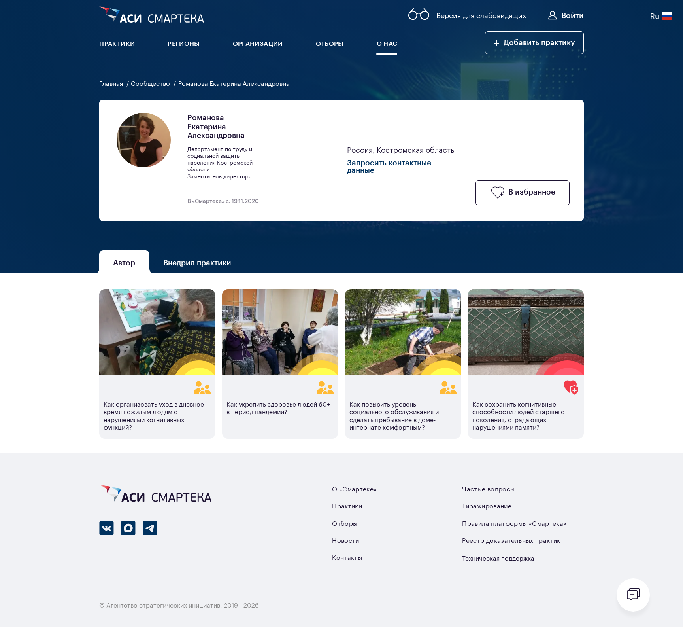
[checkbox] (522, 192)
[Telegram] (150, 528)
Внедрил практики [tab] (198, 262)
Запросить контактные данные (389, 166)
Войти (572, 15)
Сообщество (151, 83)
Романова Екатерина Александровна (234, 83)
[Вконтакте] (106, 528)
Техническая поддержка (498, 557)
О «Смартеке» (354, 488)
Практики (347, 505)
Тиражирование (486, 505)
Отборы (344, 523)
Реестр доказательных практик (511, 540)
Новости (345, 540)
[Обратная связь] (633, 595)
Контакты (347, 557)
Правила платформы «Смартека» (514, 523)
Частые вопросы (488, 488)
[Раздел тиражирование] (157, 387)
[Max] (128, 528)
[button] (534, 42)
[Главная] (151, 15)
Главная (112, 83)
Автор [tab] (124, 262)
